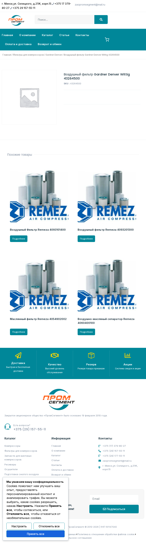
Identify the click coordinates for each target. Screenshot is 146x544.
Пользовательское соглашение (73, 537)
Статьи (64, 35)
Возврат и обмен (49, 44)
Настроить (19, 526)
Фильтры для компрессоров (28, 54)
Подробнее (18, 238)
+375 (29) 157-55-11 (29, 429)
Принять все (35, 534)
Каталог (47, 35)
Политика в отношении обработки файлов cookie (106, 534)
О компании (27, 35)
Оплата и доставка (18, 44)
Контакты (82, 35)
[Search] (101, 19)
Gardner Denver (54, 54)
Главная (7, 35)
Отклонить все (49, 526)
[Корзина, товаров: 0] (107, 40)
